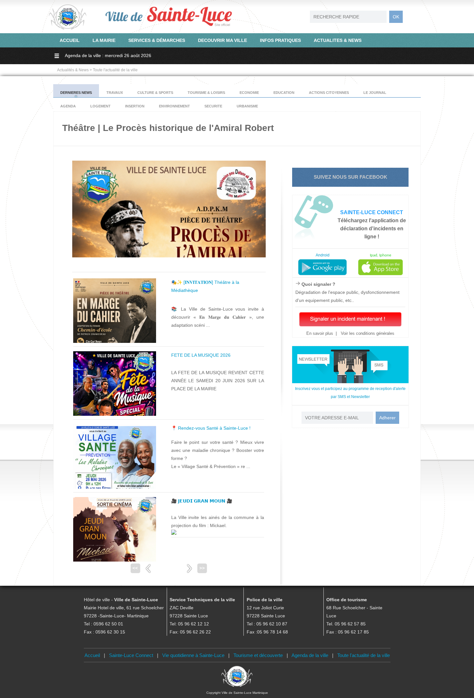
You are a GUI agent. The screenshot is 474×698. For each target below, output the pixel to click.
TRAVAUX (114, 93)
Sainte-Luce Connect (131, 655)
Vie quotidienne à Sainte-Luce (193, 655)
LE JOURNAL (374, 93)
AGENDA (68, 106)
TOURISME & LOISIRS (206, 93)
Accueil (92, 655)
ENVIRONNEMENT (174, 106)
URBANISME (247, 106)
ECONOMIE (249, 93)
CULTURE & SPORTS (155, 93)
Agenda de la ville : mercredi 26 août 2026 (108, 55)
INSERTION (134, 106)
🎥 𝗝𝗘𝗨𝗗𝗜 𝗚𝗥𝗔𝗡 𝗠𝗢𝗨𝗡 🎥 (201, 501)
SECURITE (213, 106)
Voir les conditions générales (367, 333)
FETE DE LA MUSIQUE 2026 (201, 355)
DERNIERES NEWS (76, 93)
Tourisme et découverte (258, 655)
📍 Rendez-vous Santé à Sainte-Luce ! (211, 428)
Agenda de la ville (309, 655)
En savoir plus (319, 333)
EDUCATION (283, 93)
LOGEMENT (100, 106)
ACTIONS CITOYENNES (329, 93)
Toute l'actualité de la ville (363, 655)
